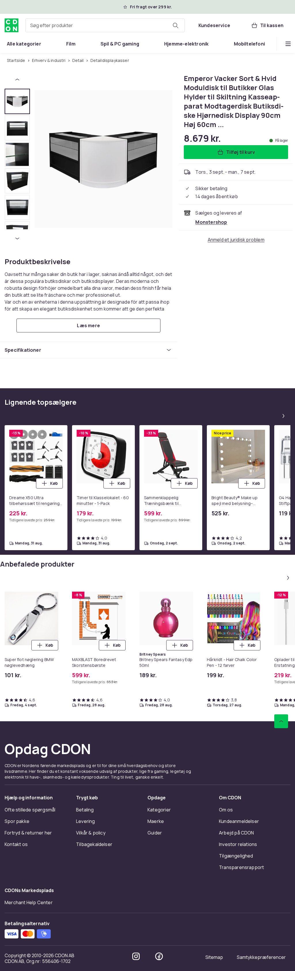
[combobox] (105, 25)
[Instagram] (136, 956)
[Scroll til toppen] (281, 721)
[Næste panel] (283, 416)
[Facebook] (159, 956)
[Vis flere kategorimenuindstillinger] (288, 44)
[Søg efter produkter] (175, 25)
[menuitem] (24, 44)
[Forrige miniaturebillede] (17, 79)
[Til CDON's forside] (11, 25)
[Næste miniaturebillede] (17, 238)
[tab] (17, 101)
